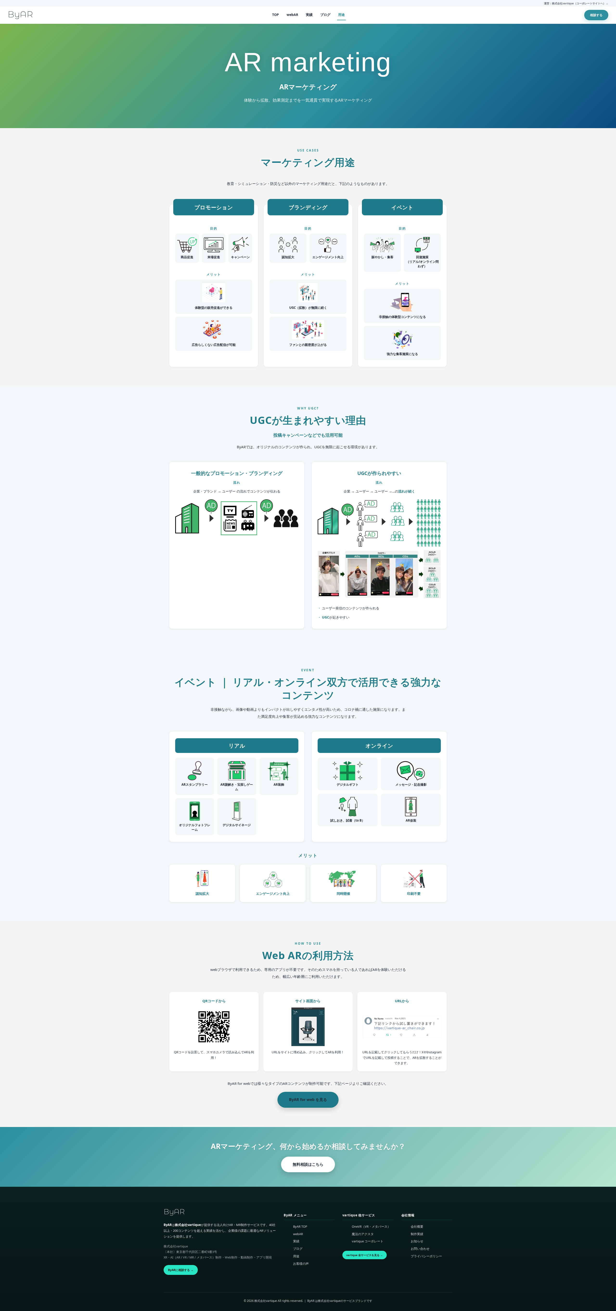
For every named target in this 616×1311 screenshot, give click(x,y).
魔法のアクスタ (363, 1234)
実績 (309, 14)
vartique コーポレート (367, 1241)
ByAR (20, 15)
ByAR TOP (300, 1226)
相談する (596, 15)
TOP (275, 14)
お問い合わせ (420, 1248)
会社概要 (417, 1226)
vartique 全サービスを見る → (364, 1255)
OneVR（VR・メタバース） (371, 1226)
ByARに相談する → (180, 1270)
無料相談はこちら (308, 1164)
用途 (341, 14)
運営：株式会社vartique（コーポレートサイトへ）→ (576, 3)
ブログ (325, 14)
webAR (292, 14)
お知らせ (417, 1241)
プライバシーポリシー (426, 1256)
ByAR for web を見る (308, 1099)
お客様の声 (301, 1263)
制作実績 (417, 1234)
